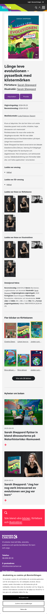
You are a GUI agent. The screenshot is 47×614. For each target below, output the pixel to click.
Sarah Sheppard (27, 84)
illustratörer (15, 522)
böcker (26, 518)
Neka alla (23, 609)
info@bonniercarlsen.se (11, 566)
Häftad (9, 172)
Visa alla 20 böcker (23, 378)
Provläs (26, 96)
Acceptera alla (23, 597)
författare (36, 518)
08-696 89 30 (7, 558)
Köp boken (12, 96)
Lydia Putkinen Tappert (26, 115)
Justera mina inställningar (23, 603)
